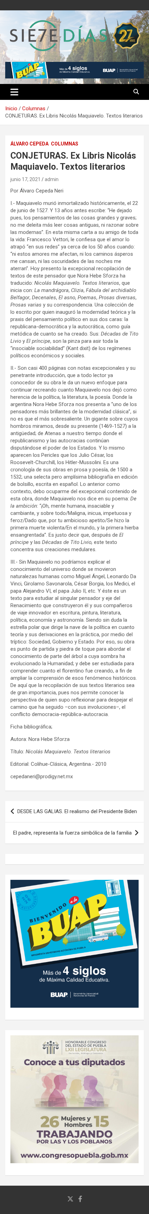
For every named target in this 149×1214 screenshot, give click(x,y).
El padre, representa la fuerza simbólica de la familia (72, 833)
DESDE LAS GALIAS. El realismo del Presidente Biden (77, 811)
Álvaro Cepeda (29, 144)
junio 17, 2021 (25, 179)
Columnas (64, 144)
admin (52, 179)
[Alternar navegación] (14, 92)
